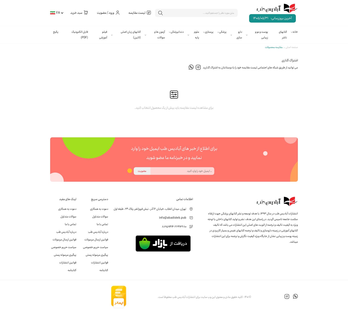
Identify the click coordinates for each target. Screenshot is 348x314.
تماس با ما (102, 224)
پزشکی (223, 32)
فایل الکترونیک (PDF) (79, 35)
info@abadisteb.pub (172, 218)
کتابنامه (103, 270)
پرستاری (209, 32)
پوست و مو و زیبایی (261, 35)
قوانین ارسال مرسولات (96, 239)
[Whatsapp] (191, 67)
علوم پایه (196, 35)
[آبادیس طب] (274, 8)
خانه (295, 32)
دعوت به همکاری (99, 209)
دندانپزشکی (177, 32)
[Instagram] (198, 67)
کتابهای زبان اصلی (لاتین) (131, 35)
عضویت (142, 171)
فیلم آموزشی (103, 35)
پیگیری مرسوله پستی (97, 255)
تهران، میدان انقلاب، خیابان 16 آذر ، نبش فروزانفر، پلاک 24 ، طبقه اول (150, 209)
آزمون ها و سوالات (159, 35)
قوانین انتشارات (99, 262)
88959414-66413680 (174, 226)
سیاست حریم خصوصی (95, 247)
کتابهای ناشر (283, 35)
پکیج (55, 32)
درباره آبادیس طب (98, 232)
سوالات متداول (100, 216)
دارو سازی (239, 35)
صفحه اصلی (291, 47)
